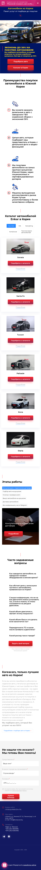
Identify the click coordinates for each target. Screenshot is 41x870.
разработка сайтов (29, 865)
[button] (20, 15)
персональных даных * (19, 790)
